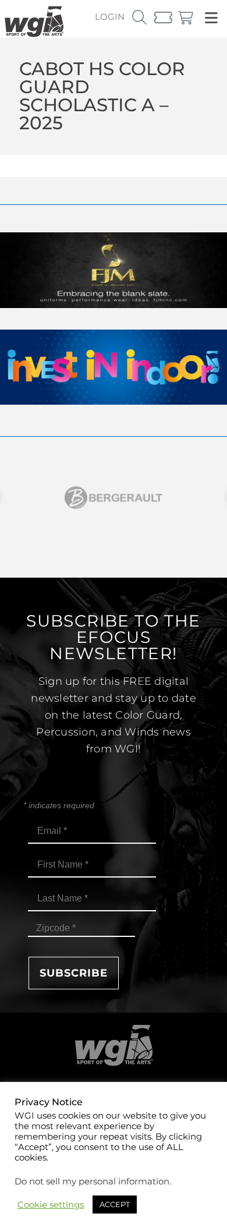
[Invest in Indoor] (113, 401)
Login (110, 16)
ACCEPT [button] (115, 1204)
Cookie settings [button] (50, 1205)
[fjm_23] (113, 304)
